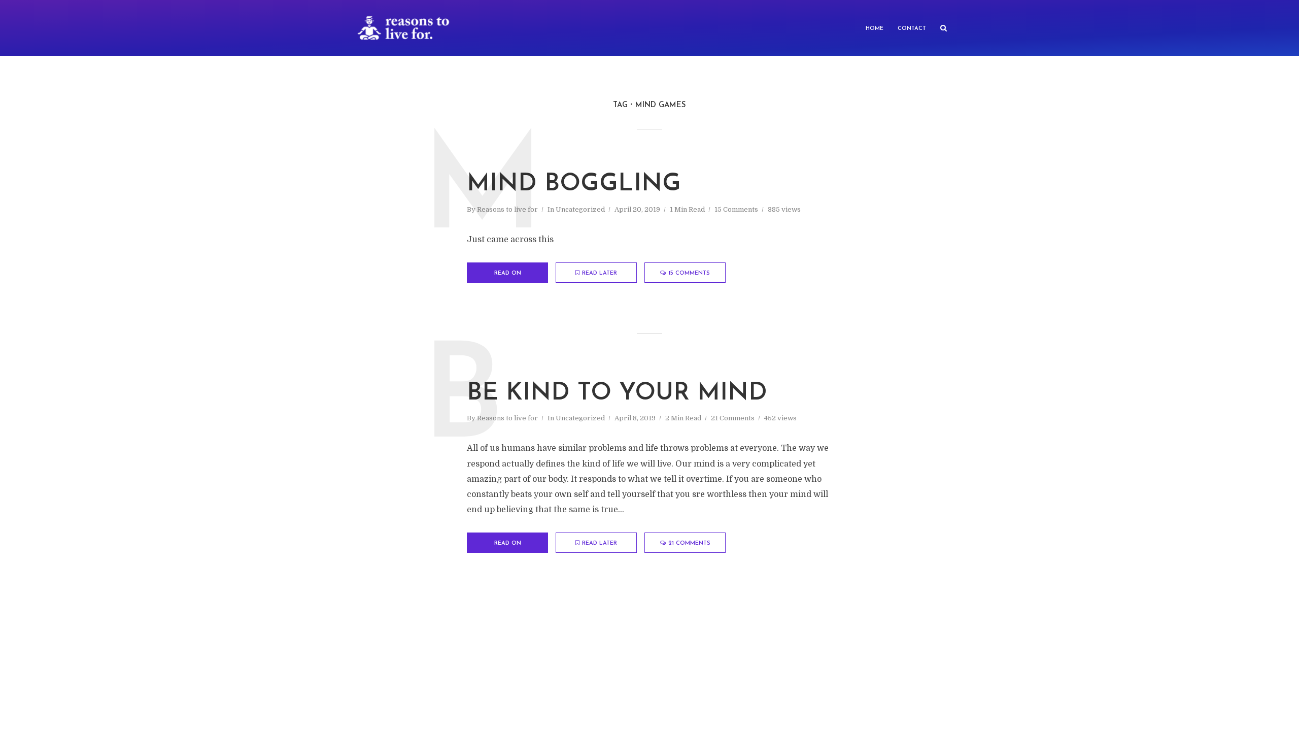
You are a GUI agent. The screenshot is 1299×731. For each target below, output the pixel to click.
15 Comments (736, 209)
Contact (912, 28)
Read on (507, 273)
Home (874, 28)
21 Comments (733, 418)
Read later (599, 273)
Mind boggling (574, 184)
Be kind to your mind (617, 393)
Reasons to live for (507, 209)
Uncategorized (580, 209)
